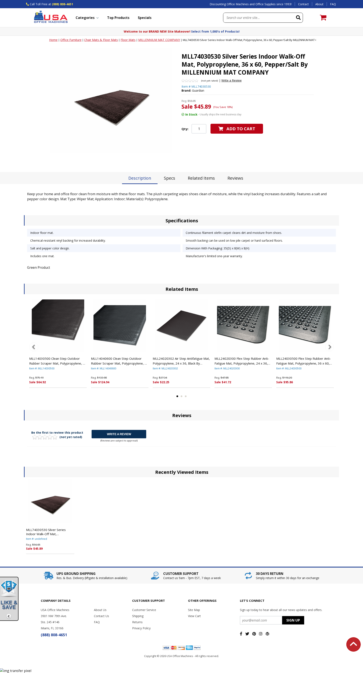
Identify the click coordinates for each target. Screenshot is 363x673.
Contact (303, 4)
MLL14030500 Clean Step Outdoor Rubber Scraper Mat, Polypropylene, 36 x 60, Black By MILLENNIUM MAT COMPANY (58, 361)
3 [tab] (186, 396)
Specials (144, 17)
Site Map (194, 610)
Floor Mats (128, 40)
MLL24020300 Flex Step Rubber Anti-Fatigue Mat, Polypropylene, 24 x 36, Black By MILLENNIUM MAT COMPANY (242, 361)
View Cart (194, 616)
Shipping (137, 616)
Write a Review (231, 80)
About (319, 4)
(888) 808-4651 (62, 4)
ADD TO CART (240, 129)
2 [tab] (181, 396)
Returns (137, 622)
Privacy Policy (141, 628)
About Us (100, 610)
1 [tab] (177, 396)
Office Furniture (71, 40)
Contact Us (101, 616)
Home (53, 40)
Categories (85, 17)
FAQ (333, 4)
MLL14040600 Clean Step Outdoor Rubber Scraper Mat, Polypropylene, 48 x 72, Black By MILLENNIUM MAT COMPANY (119, 361)
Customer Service (144, 610)
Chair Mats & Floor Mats (101, 40)
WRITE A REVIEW (119, 434)
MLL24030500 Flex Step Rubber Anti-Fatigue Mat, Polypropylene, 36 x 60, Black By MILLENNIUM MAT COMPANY (304, 361)
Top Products (118, 17)
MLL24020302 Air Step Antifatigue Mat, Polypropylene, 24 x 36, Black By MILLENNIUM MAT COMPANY (181, 361)
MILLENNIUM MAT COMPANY (159, 40)
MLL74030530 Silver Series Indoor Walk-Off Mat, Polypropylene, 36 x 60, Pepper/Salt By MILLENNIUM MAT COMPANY (47, 532)
